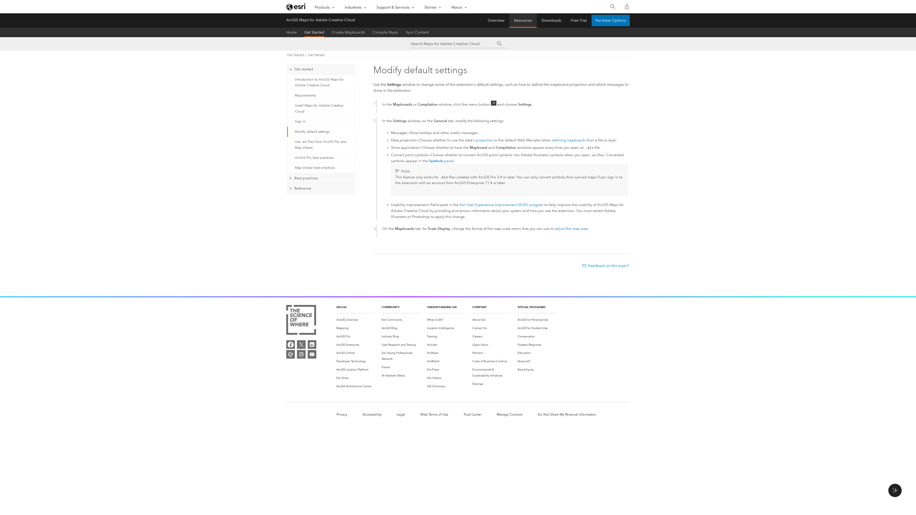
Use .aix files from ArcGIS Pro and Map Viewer (320, 145)
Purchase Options (610, 20)
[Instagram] (301, 354)
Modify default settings (312, 132)
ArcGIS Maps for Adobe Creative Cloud (320, 20)
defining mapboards (569, 140)
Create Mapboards (348, 32)
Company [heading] (479, 307)
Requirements (305, 95)
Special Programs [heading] (532, 307)
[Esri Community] (290, 354)
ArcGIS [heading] (341, 307)
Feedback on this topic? (608, 265)
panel (441, 161)
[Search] (612, 6)
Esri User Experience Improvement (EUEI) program (501, 205)
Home (291, 32)
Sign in (300, 121)
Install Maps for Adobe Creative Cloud (319, 108)
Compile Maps (385, 32)
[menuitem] (355, 320)
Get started (316, 55)
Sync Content (417, 32)
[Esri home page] (296, 7)
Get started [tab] (303, 69)
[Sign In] (627, 6)
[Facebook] (290, 344)
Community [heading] (391, 307)
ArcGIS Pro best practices (314, 158)
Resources (523, 20)
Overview (496, 20)
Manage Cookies (509, 414)
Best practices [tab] (306, 178)
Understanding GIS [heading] (442, 307)
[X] (301, 344)
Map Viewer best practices (315, 168)
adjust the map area (571, 229)
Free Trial (579, 20)
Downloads (551, 20)
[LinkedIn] (312, 344)
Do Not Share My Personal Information (567, 414)
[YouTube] (312, 354)
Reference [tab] (302, 188)
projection (484, 140)
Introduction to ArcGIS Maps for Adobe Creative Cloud (319, 82)
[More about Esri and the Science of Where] (301, 321)
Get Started (314, 32)
